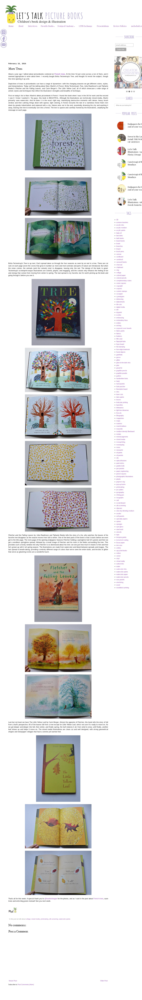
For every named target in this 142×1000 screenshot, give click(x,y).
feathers (119, 336)
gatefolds (119, 355)
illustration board (121, 389)
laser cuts (119, 394)
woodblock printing (122, 587)
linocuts (119, 413)
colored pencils (121, 278)
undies (118, 548)
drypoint (119, 312)
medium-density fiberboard (125, 431)
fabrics (118, 333)
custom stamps (121, 291)
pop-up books (121, 484)
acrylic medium (121, 228)
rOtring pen (120, 495)
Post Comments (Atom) (26, 984)
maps (118, 421)
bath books (120, 238)
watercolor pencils (122, 577)
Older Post (104, 981)
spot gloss (119, 527)
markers (119, 423)
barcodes (119, 235)
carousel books (121, 262)
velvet (118, 556)
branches (119, 246)
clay (117, 270)
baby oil (119, 233)
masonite (119, 429)
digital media (120, 307)
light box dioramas (122, 410)
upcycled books (121, 550)
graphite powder (121, 373)
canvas (118, 254)
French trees (98, 899)
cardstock (119, 259)
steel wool (119, 529)
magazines (120, 418)
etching (118, 325)
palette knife (120, 466)
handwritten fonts (122, 378)
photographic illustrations (124, 476)
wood (118, 585)
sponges (119, 524)
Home (11, 26)
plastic (118, 479)
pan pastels (120, 468)
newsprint (119, 450)
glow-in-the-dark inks (123, 362)
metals (118, 434)
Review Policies (120, 26)
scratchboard (120, 503)
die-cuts (119, 304)
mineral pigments (122, 437)
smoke (118, 513)
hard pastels (120, 384)
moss (118, 447)
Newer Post (13, 981)
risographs (119, 497)
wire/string (119, 582)
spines (118, 521)
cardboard (119, 257)
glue (117, 365)
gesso (118, 357)
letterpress (119, 408)
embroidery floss (122, 320)
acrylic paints (120, 230)
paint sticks (120, 463)
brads (118, 243)
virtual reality (120, 561)
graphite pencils (121, 370)
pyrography (120, 492)
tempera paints (121, 537)
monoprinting (120, 442)
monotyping (120, 445)
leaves (118, 400)
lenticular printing (122, 402)
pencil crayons (121, 474)
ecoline (118, 315)
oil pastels (119, 455)
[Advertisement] (58, 47)
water (118, 566)
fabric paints (120, 331)
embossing (120, 318)
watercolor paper (122, 574)
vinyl (117, 558)
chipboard (119, 267)
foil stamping (120, 347)
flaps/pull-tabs (121, 341)
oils (117, 458)
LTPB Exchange (85, 26)
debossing (119, 299)
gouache (119, 368)
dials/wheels (120, 302)
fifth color (119, 339)
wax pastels (120, 579)
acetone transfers (122, 222)
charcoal (119, 265)
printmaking (44, 919)
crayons (119, 288)
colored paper (121, 275)
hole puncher (120, 386)
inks (117, 392)
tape (117, 535)
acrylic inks (120, 225)
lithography (120, 415)
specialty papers (121, 519)
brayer (118, 249)
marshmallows (121, 426)
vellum (118, 553)
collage (28, 919)
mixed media (35, 919)
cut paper (119, 294)
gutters (118, 376)
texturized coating (122, 540)
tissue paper (120, 542)
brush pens (120, 251)
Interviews (32, 26)
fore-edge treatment (123, 349)
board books (120, 241)
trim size (119, 545)
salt (117, 500)
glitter (118, 360)
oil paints (119, 452)
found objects (120, 352)
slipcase (119, 508)
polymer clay (120, 482)
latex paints (120, 397)
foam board (120, 344)
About (20, 26)
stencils (119, 532)
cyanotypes (120, 296)
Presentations (103, 26)
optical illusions (121, 460)
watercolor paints (64, 919)
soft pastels (120, 516)
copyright (119, 286)
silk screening (53, 919)
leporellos (119, 405)
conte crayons (121, 283)
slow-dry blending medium (125, 511)
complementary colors (124, 280)
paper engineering (122, 471)
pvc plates (119, 490)
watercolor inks (121, 569)
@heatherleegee (50, 899)
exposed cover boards (124, 328)
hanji (117, 381)
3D (117, 220)
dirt (117, 310)
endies (118, 323)
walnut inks (120, 564)
